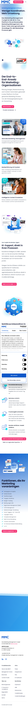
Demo (3, 698)
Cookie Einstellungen (20, 696)
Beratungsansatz (6, 684)
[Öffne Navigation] (26, 2)
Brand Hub (4, 674)
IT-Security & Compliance (5, 688)
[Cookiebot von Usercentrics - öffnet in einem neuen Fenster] (20, 327)
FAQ (16, 674)
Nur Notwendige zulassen (14, 380)
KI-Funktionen (18, 677)
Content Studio (5, 677)
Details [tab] (14, 330)
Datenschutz (18, 690)
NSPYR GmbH (14, 643)
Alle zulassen (14, 375)
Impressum (18, 684)
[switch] (24, 360)
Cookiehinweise (19, 693)
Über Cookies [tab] (22, 330)
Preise (16, 669)
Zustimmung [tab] (5, 330)
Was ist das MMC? (6, 669)
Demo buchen (18, 2)
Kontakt (4, 695)
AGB (16, 687)
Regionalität (5, 692)
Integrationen (18, 672)
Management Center (7, 672)
